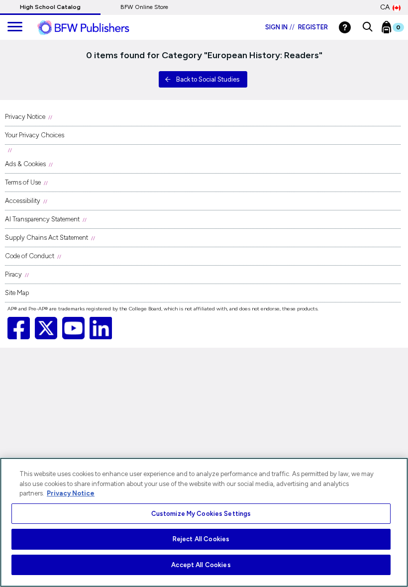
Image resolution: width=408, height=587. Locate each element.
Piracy (13, 274)
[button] (367, 27)
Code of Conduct (29, 256)
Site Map (17, 292)
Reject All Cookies (201, 539)
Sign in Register (296, 27)
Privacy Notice (25, 116)
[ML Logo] (94, 27)
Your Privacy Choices (34, 135)
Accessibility (22, 200)
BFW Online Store (144, 6)
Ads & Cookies (25, 164)
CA (385, 7)
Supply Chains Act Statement (46, 237)
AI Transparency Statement (42, 219)
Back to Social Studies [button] (207, 79)
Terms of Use (23, 182)
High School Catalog (50, 6)
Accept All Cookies (200, 565)
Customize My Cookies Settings (201, 513)
